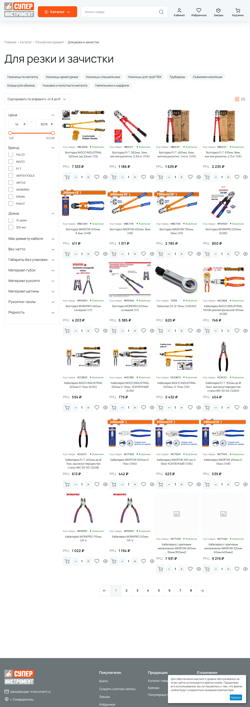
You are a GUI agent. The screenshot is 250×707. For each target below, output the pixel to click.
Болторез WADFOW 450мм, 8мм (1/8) (130, 231)
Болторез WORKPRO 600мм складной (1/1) (130, 308)
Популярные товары (163, 695)
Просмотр (105, 177)
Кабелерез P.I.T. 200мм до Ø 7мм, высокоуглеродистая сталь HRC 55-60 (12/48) (83, 463)
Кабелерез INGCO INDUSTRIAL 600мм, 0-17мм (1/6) (176, 385)
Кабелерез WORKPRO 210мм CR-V (130, 538)
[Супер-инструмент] (19, 9)
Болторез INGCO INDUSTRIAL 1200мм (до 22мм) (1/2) (83, 154)
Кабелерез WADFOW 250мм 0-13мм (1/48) (223, 461)
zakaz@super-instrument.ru (30, 691)
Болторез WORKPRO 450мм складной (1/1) (83, 308)
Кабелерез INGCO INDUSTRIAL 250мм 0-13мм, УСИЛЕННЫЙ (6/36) (130, 386)
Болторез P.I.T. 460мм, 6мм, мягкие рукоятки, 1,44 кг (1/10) (176, 154)
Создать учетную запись (117, 689)
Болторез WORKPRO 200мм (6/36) (223, 231)
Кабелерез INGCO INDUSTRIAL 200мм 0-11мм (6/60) (83, 385)
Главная (10, 42)
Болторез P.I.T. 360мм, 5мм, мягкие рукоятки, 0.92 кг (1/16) (130, 154)
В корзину (67, 177)
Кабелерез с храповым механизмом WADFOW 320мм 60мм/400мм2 (223, 548)
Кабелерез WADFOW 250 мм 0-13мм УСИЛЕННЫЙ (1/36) (176, 461)
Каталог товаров (160, 681)
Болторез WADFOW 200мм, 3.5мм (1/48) (83, 231)
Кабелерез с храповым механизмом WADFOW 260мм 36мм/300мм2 (177, 548)
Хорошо (236, 697)
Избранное (198, 15)
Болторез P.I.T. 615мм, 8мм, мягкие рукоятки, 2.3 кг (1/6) (223, 154)
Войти (103, 681)
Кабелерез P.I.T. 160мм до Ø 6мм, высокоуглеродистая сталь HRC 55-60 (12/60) (223, 386)
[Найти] (161, 11)
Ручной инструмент (50, 42)
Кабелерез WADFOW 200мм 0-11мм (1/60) (130, 461)
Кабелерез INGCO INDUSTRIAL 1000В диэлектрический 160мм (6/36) (223, 310)
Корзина (238, 15)
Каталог (26, 42)
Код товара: (69, 147)
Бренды (153, 688)
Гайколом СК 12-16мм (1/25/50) (176, 306)
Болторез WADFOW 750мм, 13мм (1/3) (177, 231)
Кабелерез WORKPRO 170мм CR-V (83, 538)
